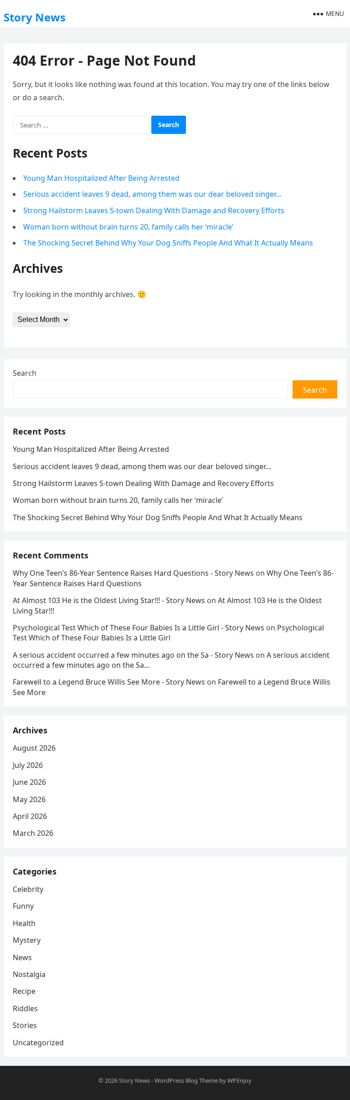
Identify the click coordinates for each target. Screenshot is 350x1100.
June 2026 (29, 782)
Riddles (25, 1008)
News (22, 957)
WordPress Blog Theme (186, 1080)
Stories (25, 1025)
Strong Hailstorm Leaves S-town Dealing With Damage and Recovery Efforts (153, 210)
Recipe (24, 991)
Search (24, 373)
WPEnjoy (239, 1080)
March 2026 (33, 833)
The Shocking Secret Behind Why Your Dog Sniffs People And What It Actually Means (168, 243)
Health (24, 923)
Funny (23, 906)
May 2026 (29, 799)
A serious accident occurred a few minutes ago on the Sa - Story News (133, 655)
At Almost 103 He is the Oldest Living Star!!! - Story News (109, 600)
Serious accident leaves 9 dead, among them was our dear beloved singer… (152, 194)
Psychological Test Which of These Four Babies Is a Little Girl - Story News (138, 628)
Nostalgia (29, 974)
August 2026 (34, 748)
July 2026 (28, 765)
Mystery (27, 940)
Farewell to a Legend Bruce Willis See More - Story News (109, 682)
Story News (35, 17)
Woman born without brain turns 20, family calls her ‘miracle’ (128, 227)
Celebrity (28, 889)
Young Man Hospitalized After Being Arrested (101, 178)
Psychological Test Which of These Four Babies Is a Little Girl (168, 633)
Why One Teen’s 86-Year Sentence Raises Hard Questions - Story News (133, 573)
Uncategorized (38, 1043)
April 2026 (30, 816)
